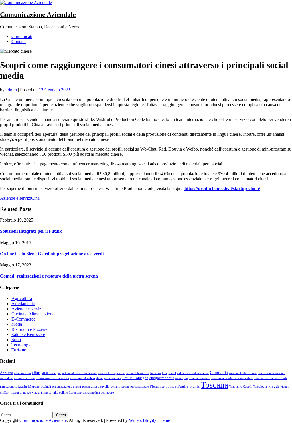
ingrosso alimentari (197, 378)
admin (11, 89)
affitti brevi (49, 373)
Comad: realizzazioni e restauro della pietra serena (49, 276)
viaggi (273, 386)
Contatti (18, 41)
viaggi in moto (41, 392)
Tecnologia (21, 344)
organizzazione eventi (66, 386)
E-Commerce (23, 319)
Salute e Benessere (28, 334)
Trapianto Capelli (240, 386)
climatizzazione (24, 378)
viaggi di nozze (21, 392)
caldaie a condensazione (193, 373)
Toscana (214, 384)
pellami (115, 386)
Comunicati (21, 36)
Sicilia (195, 386)
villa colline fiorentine (67, 392)
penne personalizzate (135, 386)
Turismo (18, 349)
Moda (16, 324)
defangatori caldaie (108, 378)
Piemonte (157, 386)
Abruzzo (6, 373)
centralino (6, 378)
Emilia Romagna (135, 378)
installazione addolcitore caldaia (232, 378)
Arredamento (23, 303)
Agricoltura (21, 298)
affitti (36, 373)
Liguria (21, 386)
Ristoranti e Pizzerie (29, 329)
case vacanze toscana (271, 373)
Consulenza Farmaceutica (52, 378)
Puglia (182, 386)
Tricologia (260, 386)
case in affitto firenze (243, 373)
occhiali (46, 386)
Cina (35, 198)
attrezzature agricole (111, 373)
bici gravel (169, 373)
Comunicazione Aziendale (38, 14)
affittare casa (22, 373)
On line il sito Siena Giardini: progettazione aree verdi (52, 253)
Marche (34, 386)
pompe (171, 386)
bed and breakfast (137, 373)
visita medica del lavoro (98, 392)
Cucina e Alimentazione (32, 313)
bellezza (155, 373)
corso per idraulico (82, 378)
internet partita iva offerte (270, 378)
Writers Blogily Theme (149, 420)
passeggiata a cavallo (96, 386)
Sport (16, 339)
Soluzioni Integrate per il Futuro (31, 231)
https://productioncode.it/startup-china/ (222, 188)
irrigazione (7, 386)
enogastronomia (161, 378)
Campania (219, 372)
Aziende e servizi (15, 198)
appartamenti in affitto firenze (77, 373)
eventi (179, 378)
